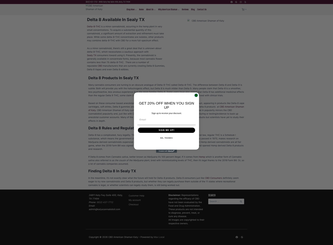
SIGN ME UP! (166, 130)
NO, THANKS (166, 138)
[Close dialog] (196, 95)
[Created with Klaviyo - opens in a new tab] (166, 151)
